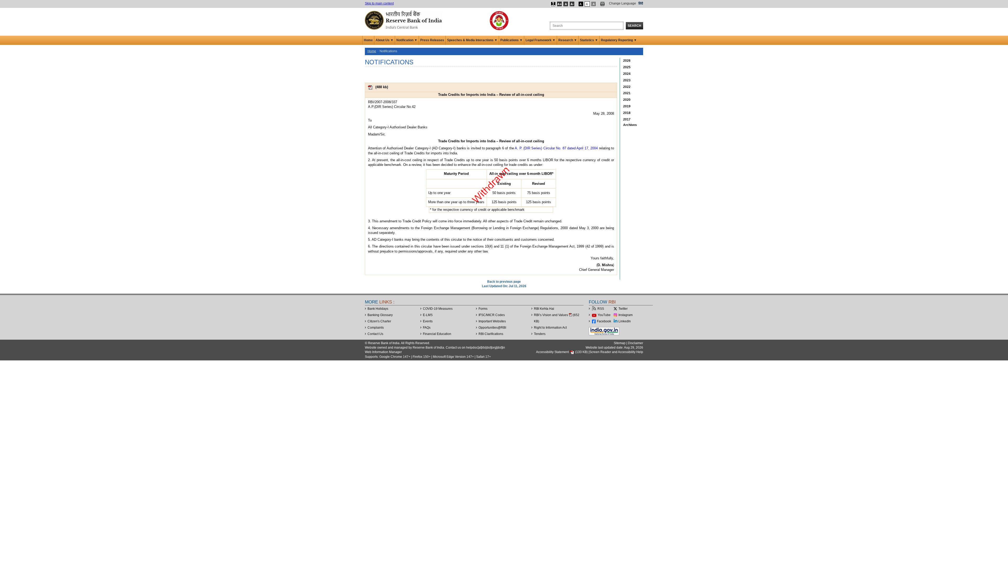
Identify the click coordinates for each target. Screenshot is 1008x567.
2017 (627, 119)
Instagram (625, 315)
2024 (627, 74)
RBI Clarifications (491, 334)
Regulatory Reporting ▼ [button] (619, 40)
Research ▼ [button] (567, 40)
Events (428, 321)
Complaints (376, 327)
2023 (627, 80)
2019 (627, 106)
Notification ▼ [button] (406, 40)
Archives (630, 125)
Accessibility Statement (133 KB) (562, 352)
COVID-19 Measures (438, 309)
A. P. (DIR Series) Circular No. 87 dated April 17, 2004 (557, 148)
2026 (627, 60)
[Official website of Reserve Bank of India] (404, 20)
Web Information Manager (383, 352)
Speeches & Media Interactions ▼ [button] (472, 40)
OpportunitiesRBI (492, 327)
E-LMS (428, 315)
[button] (553, 4)
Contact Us (375, 334)
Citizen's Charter (379, 321)
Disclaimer (635, 343)
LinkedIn (624, 321)
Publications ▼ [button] (511, 40)
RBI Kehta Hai (544, 309)
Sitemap (620, 343)
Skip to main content (379, 3)
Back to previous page (504, 282)
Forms (483, 309)
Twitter (623, 309)
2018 (627, 113)
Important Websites (492, 321)
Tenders (539, 334)
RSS (600, 309)
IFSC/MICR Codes (492, 315)
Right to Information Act (550, 327)
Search (634, 26)
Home (368, 40)
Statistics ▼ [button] (589, 40)
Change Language (622, 3)
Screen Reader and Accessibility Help (616, 352)
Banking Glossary (380, 315)
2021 (627, 93)
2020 (627, 100)
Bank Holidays (378, 309)
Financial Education (437, 334)
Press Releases (432, 40)
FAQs (426, 327)
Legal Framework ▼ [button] (540, 40)
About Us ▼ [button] (384, 40)
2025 (627, 67)
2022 (627, 87)
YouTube (604, 315)
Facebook (604, 321)
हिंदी (640, 3)
